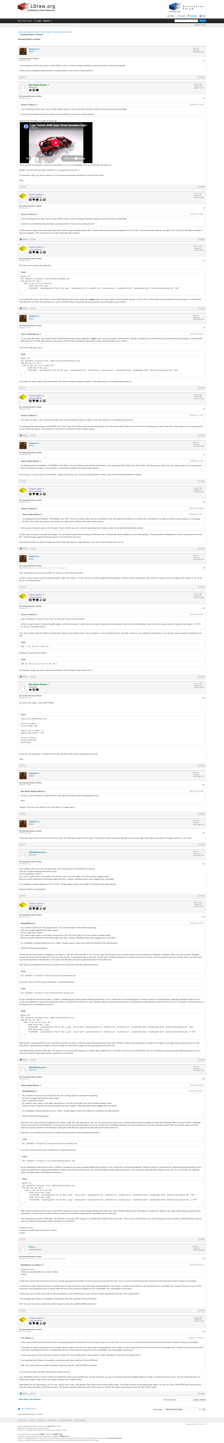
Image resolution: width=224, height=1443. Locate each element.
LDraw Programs (46, 32)
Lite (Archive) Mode (65, 1420)
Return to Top (52, 1420)
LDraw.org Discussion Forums (28, 32)
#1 (204, 60)
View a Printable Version (28, 1408)
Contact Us (32, 1420)
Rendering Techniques (62, 32)
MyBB (42, 1434)
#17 (203, 1258)
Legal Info (50, 1426)
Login (39, 21)
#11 (203, 698)
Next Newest (35, 1399)
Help (204, 16)
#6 (204, 409)
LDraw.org (41, 1420)
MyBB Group (58, 1434)
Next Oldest (24, 1399)
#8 (204, 502)
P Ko (31, 1247)
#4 (204, 260)
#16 (203, 1079)
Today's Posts (200, 25)
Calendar (193, 16)
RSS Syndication (80, 1420)
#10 (203, 608)
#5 (204, 327)
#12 (203, 785)
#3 (204, 208)
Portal (172, 16)
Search (182, 16)
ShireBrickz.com (37, 852)
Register (46, 21)
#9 (204, 568)
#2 (204, 98)
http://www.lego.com (114, 1438)
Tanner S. (33, 49)
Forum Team (22, 1420)
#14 (203, 864)
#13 (203, 833)
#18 (203, 1331)
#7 (204, 454)
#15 (203, 917)
